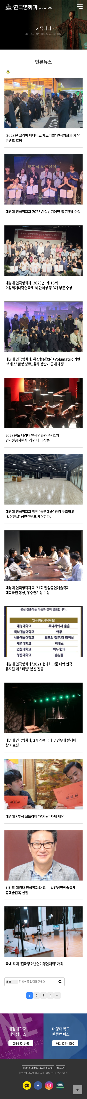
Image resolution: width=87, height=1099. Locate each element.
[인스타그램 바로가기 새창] (49, 1089)
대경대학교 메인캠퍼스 (17, 1031)
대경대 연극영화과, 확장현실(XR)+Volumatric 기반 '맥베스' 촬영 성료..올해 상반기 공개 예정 (42, 362)
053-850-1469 (21, 1043)
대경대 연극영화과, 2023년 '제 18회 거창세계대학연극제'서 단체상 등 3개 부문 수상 (38, 285)
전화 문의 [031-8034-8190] (38, 1068)
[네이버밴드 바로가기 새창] (60, 1089)
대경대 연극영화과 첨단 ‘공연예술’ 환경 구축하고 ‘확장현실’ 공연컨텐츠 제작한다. (39, 514)
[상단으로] (77, 1089)
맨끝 (57, 995)
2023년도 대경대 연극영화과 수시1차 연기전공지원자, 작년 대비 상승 (32, 438)
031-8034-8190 (65, 1043)
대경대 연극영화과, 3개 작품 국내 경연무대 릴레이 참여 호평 (40, 743)
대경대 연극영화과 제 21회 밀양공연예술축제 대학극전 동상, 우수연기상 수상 (37, 590)
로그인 (60, 1068)
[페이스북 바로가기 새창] (38, 1089)
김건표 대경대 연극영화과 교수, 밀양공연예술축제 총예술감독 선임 (40, 890)
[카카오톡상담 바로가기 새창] (27, 1089)
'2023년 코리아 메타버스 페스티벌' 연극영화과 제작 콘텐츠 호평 (42, 138)
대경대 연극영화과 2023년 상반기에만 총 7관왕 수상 (42, 211)
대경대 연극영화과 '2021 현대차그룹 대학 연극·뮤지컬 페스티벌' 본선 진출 (39, 667)
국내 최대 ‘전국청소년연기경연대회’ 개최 (34, 963)
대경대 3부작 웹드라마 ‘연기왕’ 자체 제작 (34, 816)
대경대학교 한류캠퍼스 (61, 1031)
